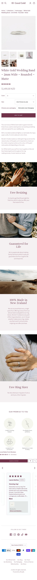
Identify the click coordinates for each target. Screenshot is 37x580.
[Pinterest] (18, 534)
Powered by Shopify (18, 572)
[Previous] (3, 468)
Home (3, 11)
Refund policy (15, 564)
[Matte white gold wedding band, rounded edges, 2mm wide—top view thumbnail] (13, 55)
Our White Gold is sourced (8, 149)
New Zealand (17, 545)
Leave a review (13, 461)
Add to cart (18, 115)
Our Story (23, 564)
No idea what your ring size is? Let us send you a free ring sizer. (18, 394)
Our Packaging (18, 562)
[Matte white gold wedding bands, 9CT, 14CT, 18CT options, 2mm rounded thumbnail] (21, 55)
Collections (10, 11)
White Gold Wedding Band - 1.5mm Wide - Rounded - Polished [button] (15, 511)
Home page (18, 11)
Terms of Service (28, 562)
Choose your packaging (8, 108)
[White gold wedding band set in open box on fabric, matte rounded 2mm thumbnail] (5, 63)
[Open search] (5, 3)
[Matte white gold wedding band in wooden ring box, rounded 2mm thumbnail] (13, 63)
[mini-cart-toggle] (34, 3)
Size (2, 102)
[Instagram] (15, 534)
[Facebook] (11, 534)
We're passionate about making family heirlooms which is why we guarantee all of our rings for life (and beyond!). (18, 255)
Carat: (3, 96)
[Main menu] (2, 3)
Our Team (27, 560)
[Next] (34, 468)
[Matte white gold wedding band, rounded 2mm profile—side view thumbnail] (5, 55)
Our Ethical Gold (10, 560)
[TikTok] (22, 534)
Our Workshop (8, 562)
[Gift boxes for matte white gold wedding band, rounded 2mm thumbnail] (29, 55)
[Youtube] (26, 534)
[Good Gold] (18, 3)
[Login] (30, 3)
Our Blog (19, 560)
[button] (6, 84)
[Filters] (30, 461)
